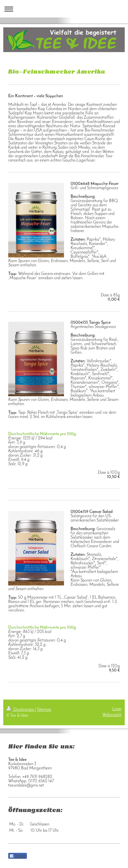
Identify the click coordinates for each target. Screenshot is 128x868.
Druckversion (23, 709)
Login (116, 709)
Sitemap (44, 709)
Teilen (20, 856)
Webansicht (111, 715)
